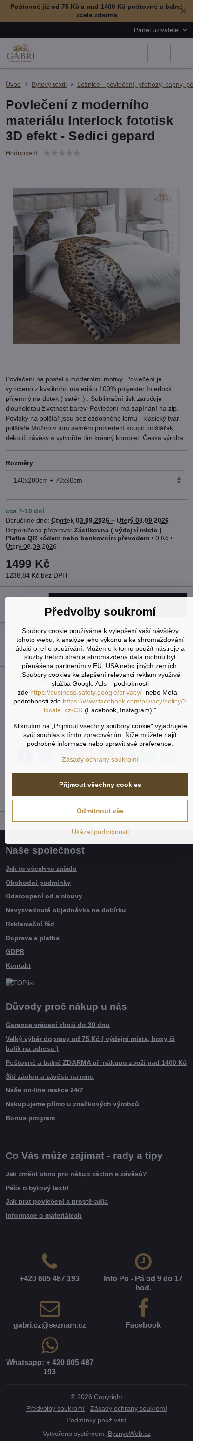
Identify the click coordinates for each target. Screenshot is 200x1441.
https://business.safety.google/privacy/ (86, 692)
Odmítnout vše (100, 810)
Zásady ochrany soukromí (100, 759)
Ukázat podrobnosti (100, 831)
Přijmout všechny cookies (100, 784)
